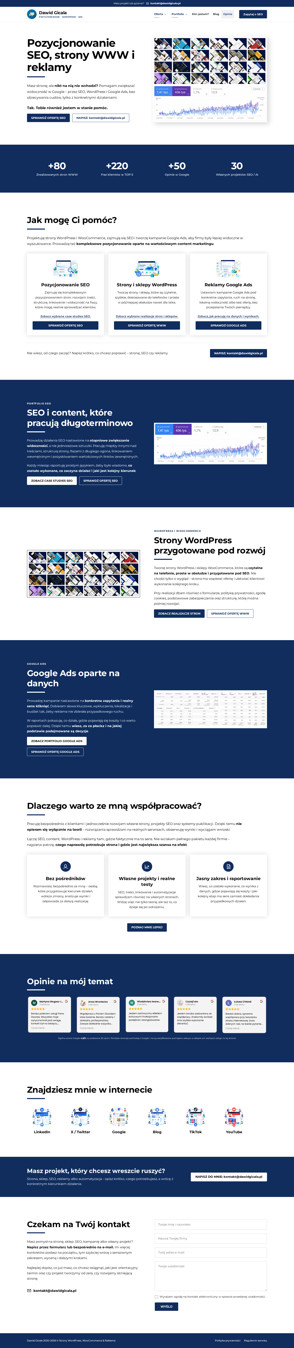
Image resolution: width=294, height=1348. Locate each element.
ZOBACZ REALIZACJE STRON (179, 613)
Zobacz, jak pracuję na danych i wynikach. (228, 316)
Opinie (227, 14)
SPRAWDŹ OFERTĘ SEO (48, 118)
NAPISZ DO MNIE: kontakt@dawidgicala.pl (228, 1177)
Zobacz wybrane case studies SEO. (65, 316)
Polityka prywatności (227, 1340)
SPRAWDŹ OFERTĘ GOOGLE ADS (55, 752)
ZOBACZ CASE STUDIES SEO (52, 480)
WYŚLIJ (166, 1306)
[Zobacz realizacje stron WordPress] (83, 573)
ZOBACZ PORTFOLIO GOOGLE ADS (56, 741)
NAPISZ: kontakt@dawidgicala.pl (100, 118)
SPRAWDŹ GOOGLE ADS (228, 325)
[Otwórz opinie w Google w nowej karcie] (49, 1015)
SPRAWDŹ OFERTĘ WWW (147, 325)
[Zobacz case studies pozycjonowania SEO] (210, 443)
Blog (216, 14)
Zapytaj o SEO (253, 14)
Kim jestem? (200, 14)
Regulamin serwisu (255, 1340)
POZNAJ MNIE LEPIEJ (147, 927)
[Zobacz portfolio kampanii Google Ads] (210, 709)
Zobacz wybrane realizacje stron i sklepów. (147, 316)
